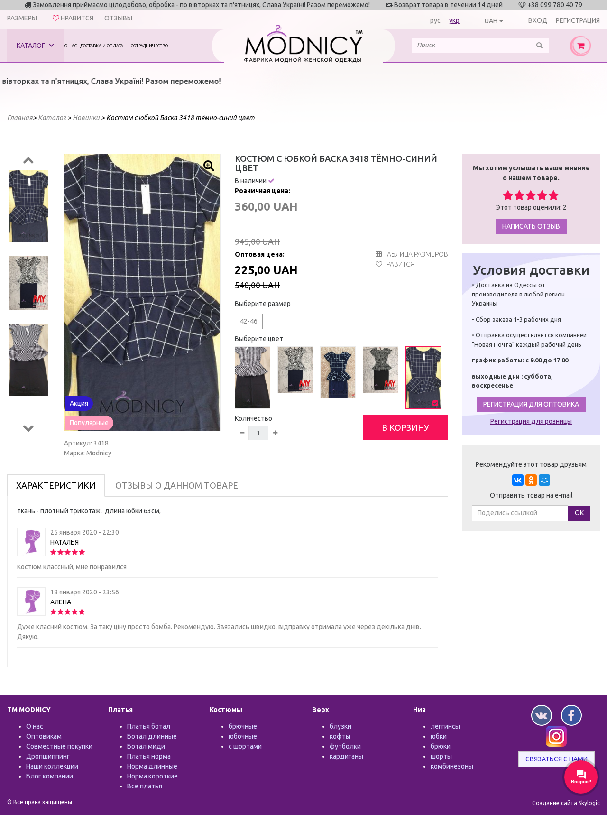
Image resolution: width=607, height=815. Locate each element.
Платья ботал (148, 726)
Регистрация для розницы (531, 421)
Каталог (31, 45)
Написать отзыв (531, 226)
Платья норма (149, 756)
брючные (243, 726)
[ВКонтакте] (518, 480)
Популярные (89, 422)
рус (435, 20)
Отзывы (118, 18)
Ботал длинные (152, 736)
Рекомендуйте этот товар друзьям (531, 464)
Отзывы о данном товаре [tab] (176, 485)
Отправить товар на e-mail (531, 495)
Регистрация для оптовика (531, 404)
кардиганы (346, 756)
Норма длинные (152, 766)
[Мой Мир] (544, 480)
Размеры (22, 18)
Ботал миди (146, 746)
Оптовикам (44, 736)
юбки (439, 736)
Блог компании (49, 776)
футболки (345, 746)
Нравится (398, 264)
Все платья (144, 786)
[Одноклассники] (531, 480)
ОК (579, 513)
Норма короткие (152, 776)
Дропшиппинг (48, 756)
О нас (70, 46)
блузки (340, 726)
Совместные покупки (59, 746)
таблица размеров (416, 254)
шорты (441, 756)
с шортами (245, 746)
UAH (491, 21)
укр (454, 20)
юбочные (243, 736)
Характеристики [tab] (56, 485)
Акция (79, 403)
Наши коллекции (52, 766)
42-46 (249, 321)
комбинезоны (452, 766)
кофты (340, 736)
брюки (441, 746)
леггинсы (445, 726)
